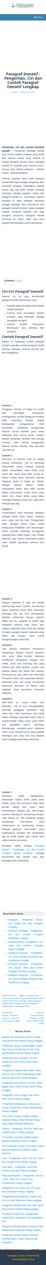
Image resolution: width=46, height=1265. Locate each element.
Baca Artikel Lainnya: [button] (13, 914)
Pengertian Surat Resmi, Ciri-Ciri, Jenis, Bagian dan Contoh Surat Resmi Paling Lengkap (22, 1087)
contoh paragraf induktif (10, 998)
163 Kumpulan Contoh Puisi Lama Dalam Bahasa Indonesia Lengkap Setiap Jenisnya (23, 1150)
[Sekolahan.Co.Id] (23, 5)
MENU (40, 17)
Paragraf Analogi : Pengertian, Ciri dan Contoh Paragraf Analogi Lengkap (35, 1018)
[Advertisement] (23, 46)
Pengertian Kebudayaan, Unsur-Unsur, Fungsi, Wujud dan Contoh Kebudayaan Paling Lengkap (22, 1108)
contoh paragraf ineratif (28, 998)
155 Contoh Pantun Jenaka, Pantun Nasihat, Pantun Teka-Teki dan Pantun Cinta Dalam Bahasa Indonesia (21, 1120)
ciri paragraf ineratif (32, 996)
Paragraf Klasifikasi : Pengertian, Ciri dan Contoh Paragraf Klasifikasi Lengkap (25, 934)
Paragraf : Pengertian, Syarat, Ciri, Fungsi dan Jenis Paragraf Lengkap (25, 923)
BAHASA (12, 996)
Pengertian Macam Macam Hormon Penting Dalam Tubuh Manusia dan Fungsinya (20, 1239)
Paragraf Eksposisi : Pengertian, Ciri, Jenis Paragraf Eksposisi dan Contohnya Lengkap (25, 979)
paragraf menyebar (22, 1004)
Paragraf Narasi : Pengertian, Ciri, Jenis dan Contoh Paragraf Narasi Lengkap (25, 946)
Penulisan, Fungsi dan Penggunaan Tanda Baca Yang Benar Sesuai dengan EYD (22, 1218)
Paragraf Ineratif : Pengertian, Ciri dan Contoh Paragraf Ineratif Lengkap (23, 850)
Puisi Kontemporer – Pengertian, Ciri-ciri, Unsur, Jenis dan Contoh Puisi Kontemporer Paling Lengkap (23, 1179)
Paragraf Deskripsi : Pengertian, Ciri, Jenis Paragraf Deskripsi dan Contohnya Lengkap (25, 957)
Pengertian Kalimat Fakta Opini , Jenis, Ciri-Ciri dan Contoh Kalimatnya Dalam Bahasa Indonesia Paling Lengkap (22, 1074)
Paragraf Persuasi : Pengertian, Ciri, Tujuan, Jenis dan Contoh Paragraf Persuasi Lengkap (25, 968)
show (18, 281)
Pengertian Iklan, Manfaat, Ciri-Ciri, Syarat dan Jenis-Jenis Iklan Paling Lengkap (20, 1062)
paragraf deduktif (8, 1004)
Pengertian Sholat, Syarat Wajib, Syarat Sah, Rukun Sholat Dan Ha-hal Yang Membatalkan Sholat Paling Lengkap (22, 1050)
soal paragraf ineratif (22, 1006)
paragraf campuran (34, 1001)
